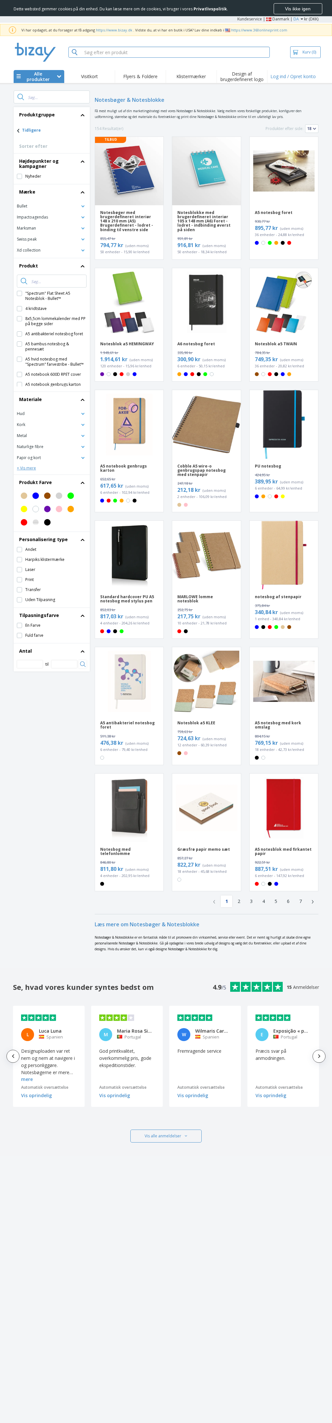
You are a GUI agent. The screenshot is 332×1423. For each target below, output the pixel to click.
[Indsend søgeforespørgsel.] (21, 97)
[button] (52, 206)
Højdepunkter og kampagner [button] (39, 163)
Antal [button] (25, 651)
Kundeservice (249, 19)
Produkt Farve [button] (35, 482)
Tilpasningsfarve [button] (39, 615)
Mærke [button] (27, 192)
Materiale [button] (30, 399)
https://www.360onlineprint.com (259, 30)
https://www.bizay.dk (114, 30)
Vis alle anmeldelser (163, 1136)
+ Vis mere (26, 468)
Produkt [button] (28, 266)
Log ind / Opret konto (293, 76)
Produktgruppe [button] (37, 115)
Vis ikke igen (298, 8)
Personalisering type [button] (43, 539)
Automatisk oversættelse (44, 1087)
